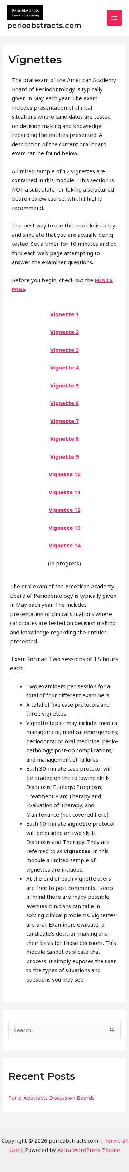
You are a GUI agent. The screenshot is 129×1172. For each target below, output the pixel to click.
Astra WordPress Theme (88, 1149)
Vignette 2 (64, 331)
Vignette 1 (64, 314)
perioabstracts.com (44, 25)
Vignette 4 (64, 367)
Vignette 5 (64, 385)
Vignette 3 (64, 349)
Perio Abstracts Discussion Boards (51, 1097)
